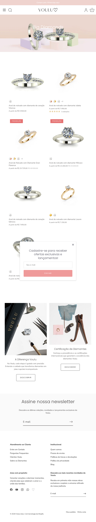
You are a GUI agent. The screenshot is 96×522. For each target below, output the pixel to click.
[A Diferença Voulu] (26, 329)
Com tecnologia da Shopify (34, 514)
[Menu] (4, 10)
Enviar (48, 273)
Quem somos (56, 449)
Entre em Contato (17, 449)
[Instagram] (22, 489)
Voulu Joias (20, 514)
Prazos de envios (57, 453)
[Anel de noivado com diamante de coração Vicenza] (28, 79)
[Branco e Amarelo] (54, 101)
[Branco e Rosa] (50, 101)
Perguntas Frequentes (19, 453)
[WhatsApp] (27, 489)
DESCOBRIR (25, 377)
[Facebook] (11, 489)
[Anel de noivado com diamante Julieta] (68, 79)
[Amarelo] (50, 215)
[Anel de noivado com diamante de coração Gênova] (28, 193)
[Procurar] (10, 10)
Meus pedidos (71, 512)
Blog (52, 464)
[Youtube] (17, 489)
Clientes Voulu (16, 457)
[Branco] (10, 101)
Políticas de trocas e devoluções (63, 457)
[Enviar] (71, 422)
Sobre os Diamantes (18, 460)
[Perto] (73, 244)
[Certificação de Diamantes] (70, 324)
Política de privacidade (59, 460)
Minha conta (81, 512)
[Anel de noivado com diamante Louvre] (68, 193)
